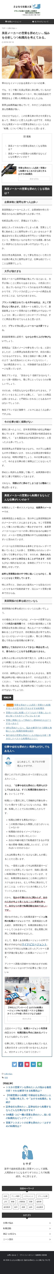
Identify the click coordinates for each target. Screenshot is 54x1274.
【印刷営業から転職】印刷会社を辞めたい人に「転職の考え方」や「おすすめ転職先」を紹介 (28, 1098)
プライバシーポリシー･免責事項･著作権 (33, 1255)
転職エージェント (15, 21)
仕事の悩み (8, 1074)
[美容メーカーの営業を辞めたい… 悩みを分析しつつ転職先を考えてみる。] (33, 1064)
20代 (5, 1196)
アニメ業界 (15, 1196)
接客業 (39, 1202)
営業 (6, 1078)
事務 (12, 1202)
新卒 (16, 1207)
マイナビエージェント (34, 944)
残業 (23, 1207)
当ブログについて (42, 21)
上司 (5, 1202)
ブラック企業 (42, 1196)
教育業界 (7, 1207)
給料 (30, 1207)
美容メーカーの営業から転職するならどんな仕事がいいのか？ (27, 155)
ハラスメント (29, 1196)
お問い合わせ (11, 1255)
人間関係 (21, 1202)
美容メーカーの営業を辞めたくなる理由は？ (27, 147)
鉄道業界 (40, 1207)
